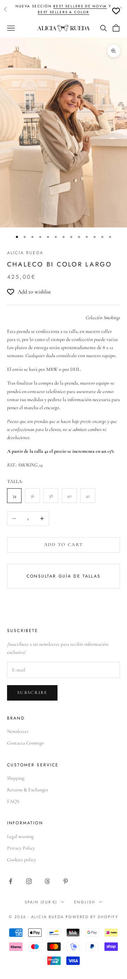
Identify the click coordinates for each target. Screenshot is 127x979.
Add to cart (63, 544)
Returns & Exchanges (27, 790)
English (84, 902)
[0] (116, 11)
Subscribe (32, 692)
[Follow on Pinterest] (65, 881)
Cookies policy (21, 860)
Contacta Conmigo (25, 743)
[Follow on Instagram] (28, 881)
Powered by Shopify (92, 917)
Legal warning (20, 836)
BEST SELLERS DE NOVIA (80, 6)
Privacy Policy (21, 848)
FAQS (13, 801)
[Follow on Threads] (47, 881)
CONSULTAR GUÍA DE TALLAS (63, 576)
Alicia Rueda (25, 253)
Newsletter (18, 731)
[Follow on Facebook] (10, 881)
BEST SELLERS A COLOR (63, 12)
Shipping (15, 778)
